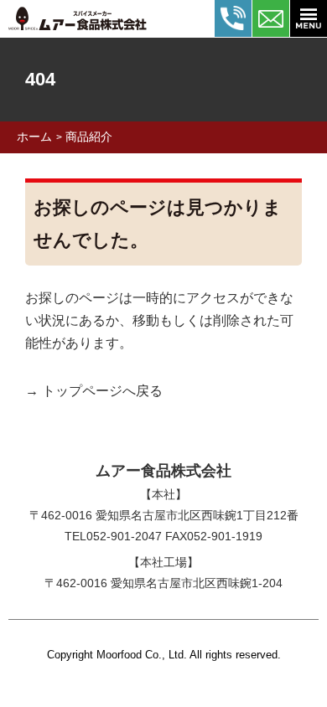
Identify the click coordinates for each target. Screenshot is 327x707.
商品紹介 (88, 136)
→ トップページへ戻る (94, 391)
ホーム (34, 136)
